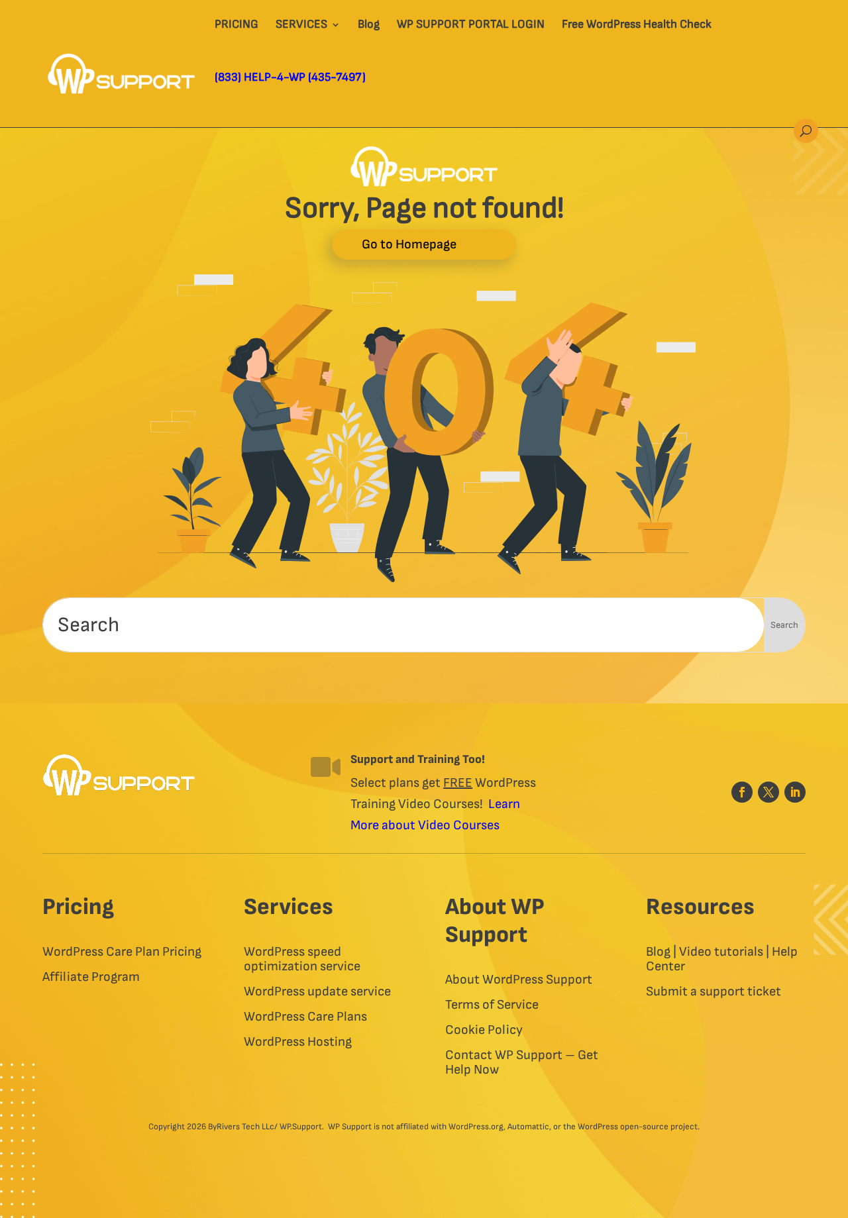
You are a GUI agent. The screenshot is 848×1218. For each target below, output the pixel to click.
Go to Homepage (409, 244)
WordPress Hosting (298, 1042)
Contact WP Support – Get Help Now (521, 1063)
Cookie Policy (484, 1030)
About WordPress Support (518, 980)
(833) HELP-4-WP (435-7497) (290, 78)
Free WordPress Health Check (637, 25)
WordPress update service (317, 991)
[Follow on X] (768, 792)
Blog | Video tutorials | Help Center (722, 959)
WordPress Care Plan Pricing (121, 952)
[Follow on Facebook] (742, 792)
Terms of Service (492, 1005)
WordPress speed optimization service (302, 959)
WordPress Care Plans (305, 1017)
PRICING (236, 25)
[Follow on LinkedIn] (795, 792)
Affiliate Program (91, 977)
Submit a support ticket (713, 991)
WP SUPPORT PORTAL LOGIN (471, 25)
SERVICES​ (301, 25)
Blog (369, 25)
